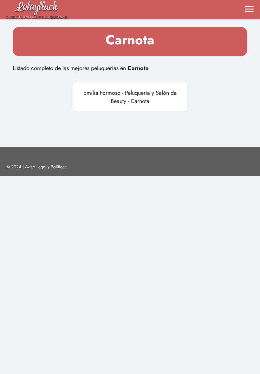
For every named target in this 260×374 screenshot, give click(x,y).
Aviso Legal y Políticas (46, 167)
